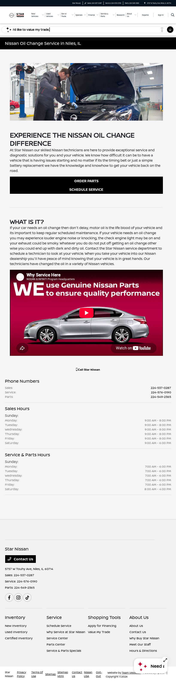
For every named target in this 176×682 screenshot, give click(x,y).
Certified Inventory (19, 638)
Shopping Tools (104, 617)
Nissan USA (88, 674)
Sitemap (50, 674)
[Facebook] (9, 597)
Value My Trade (99, 632)
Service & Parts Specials (64, 651)
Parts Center (56, 644)
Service (54, 617)
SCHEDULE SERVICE (86, 189)
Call (88, 369)
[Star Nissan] (16, 14)
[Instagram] (18, 597)
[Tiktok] (27, 597)
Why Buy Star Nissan (144, 638)
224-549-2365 (161, 397)
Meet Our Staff (140, 644)
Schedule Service (59, 626)
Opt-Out (99, 674)
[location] (144, 3)
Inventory (15, 617)
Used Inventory (16, 632)
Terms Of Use (37, 674)
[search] (172, 15)
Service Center (57, 638)
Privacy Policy (21, 674)
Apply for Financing (102, 626)
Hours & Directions (143, 651)
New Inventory (16, 626)
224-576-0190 (161, 392)
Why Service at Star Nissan (66, 632)
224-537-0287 (161, 388)
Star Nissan (9, 674)
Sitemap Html (63, 674)
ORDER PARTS (86, 181)
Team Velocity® (131, 672)
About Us (139, 617)
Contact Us (23, 559)
